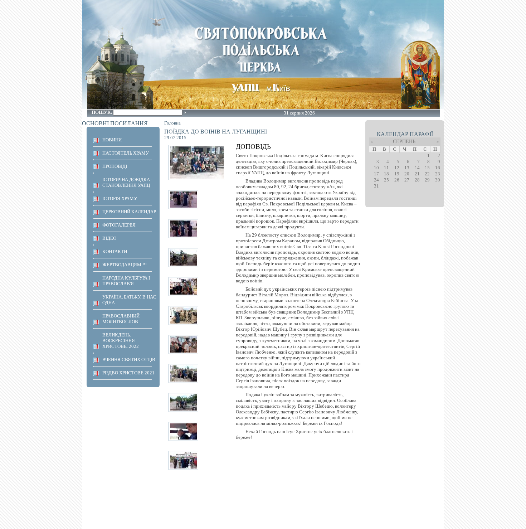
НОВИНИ (112, 139)
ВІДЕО (109, 238)
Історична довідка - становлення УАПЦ (127, 182)
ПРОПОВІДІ (114, 166)
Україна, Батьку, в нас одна (129, 299)
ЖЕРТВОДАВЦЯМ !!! (124, 264)
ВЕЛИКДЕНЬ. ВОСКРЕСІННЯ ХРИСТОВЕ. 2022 (120, 340)
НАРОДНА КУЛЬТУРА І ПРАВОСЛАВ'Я (126, 280)
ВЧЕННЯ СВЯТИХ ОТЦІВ (128, 359)
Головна (172, 123)
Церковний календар (129, 211)
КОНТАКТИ (114, 251)
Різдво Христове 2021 (128, 372)
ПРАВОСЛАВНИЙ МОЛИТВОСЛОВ (121, 318)
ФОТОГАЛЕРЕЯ (119, 225)
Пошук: (102, 112)
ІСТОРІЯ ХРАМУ (119, 198)
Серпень (404, 141)
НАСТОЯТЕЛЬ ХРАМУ (125, 153)
